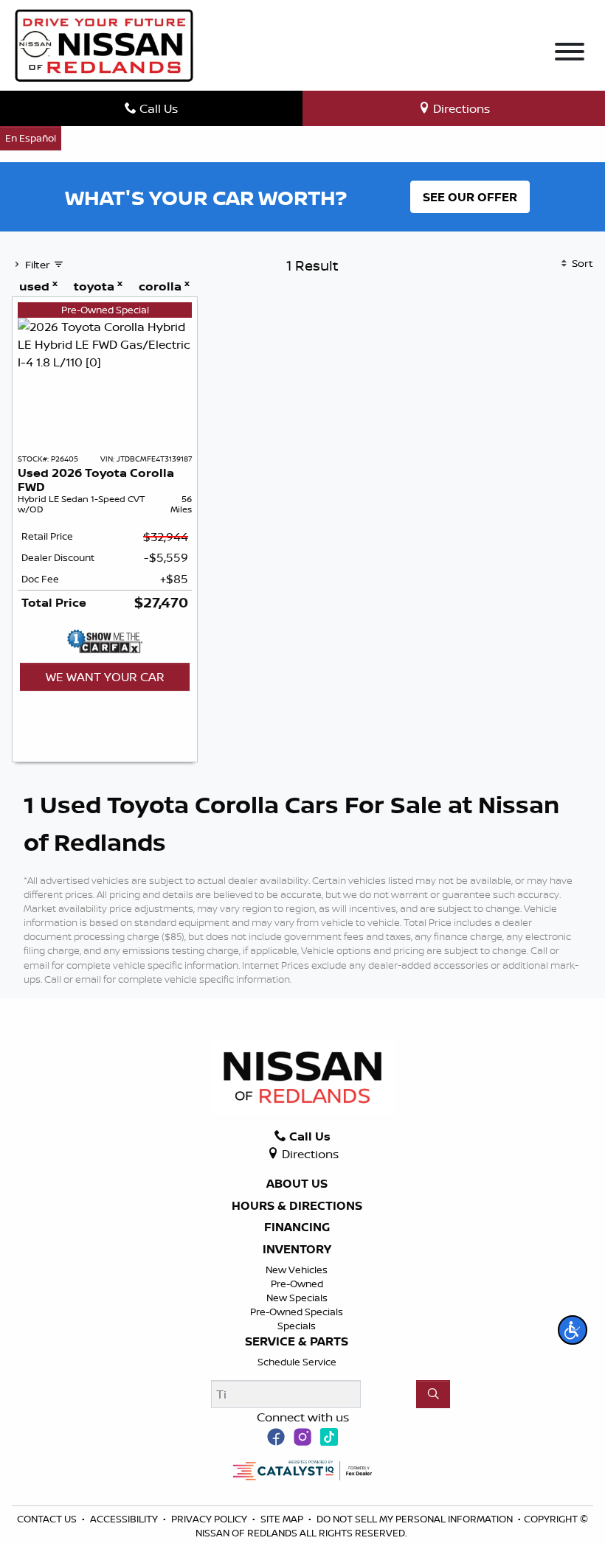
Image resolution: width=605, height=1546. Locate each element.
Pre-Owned (297, 1283)
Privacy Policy (210, 1518)
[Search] (433, 1394)
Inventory (297, 1249)
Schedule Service (296, 1361)
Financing (297, 1227)
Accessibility (125, 1518)
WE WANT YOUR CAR (105, 677)
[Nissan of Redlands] (104, 44)
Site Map (282, 1518)
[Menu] (569, 54)
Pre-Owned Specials (296, 1311)
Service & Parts (296, 1341)
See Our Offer (470, 197)
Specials (296, 1325)
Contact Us (48, 1518)
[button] (572, 1330)
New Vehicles (297, 1269)
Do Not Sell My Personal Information (416, 1518)
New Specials (297, 1297)
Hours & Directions (297, 1206)
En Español (30, 137)
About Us (297, 1184)
